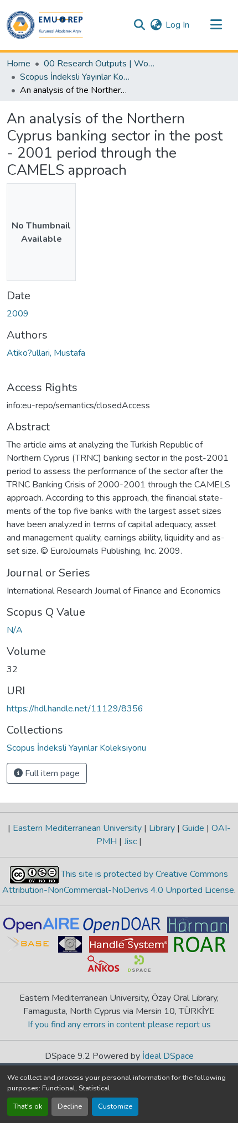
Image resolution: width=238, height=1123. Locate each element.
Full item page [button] (51, 773)
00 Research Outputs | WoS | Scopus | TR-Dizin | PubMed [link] (99, 64)
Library (162, 828)
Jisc (130, 841)
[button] (45, 25)
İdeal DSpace (168, 1056)
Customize (115, 1106)
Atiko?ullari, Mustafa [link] (46, 353)
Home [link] (18, 64)
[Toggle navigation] (215, 24)
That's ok (27, 1106)
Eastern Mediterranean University (77, 828)
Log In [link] (177, 25)
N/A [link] (15, 630)
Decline (70, 1106)
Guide (193, 828)
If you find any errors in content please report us (119, 1024)
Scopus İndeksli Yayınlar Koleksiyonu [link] (75, 77)
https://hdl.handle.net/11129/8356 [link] (75, 709)
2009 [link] (18, 314)
